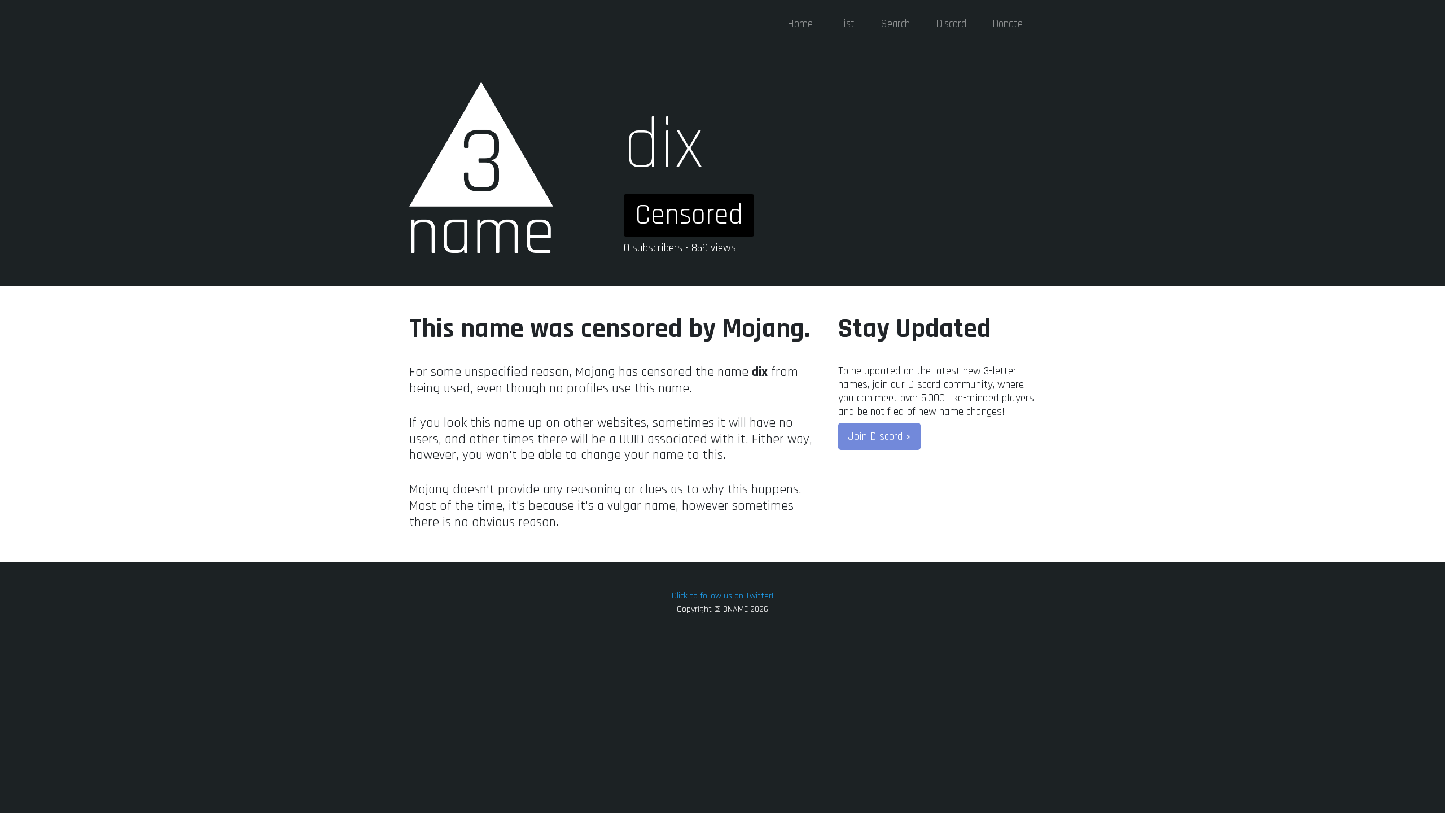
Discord (951, 24)
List (847, 24)
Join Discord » (879, 436)
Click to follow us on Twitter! (722, 596)
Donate (1007, 24)
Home (800, 24)
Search (895, 24)
